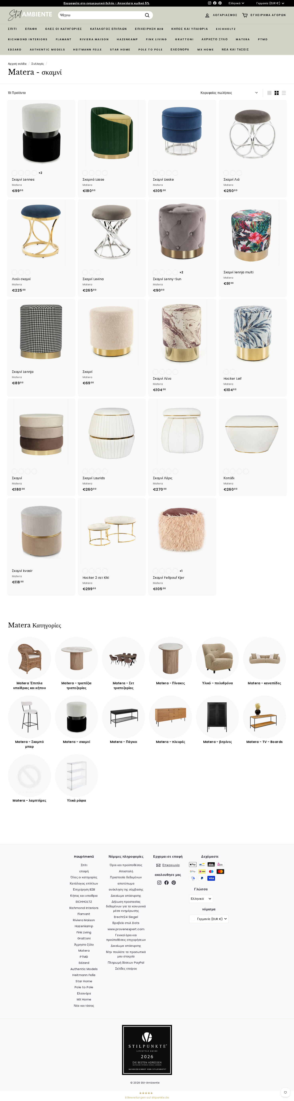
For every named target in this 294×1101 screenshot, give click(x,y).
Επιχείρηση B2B (149, 29)
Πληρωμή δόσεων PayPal (126, 962)
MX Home (205, 49)
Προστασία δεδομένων (126, 877)
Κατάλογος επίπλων (108, 29)
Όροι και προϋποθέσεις (126, 865)
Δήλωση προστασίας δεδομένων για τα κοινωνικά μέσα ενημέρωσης (126, 906)
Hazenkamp (127, 39)
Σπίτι (12, 29)
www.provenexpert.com (126, 929)
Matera (243, 39)
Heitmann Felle (87, 49)
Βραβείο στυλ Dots (126, 923)
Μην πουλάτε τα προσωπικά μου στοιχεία (126, 954)
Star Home (120, 49)
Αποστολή (126, 871)
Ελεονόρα (180, 49)
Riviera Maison (94, 39)
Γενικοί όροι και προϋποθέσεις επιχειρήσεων (126, 937)
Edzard (15, 49)
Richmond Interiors (28, 39)
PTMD (263, 39)
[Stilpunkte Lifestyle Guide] (147, 1074)
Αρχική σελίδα (17, 64)
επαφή (31, 29)
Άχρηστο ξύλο (215, 39)
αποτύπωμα (126, 883)
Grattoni (184, 39)
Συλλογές (37, 64)
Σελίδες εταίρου (126, 968)
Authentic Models (47, 49)
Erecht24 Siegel (126, 917)
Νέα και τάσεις (235, 49)
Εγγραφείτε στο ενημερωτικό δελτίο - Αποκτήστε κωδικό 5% (107, 3)
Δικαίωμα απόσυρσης (126, 896)
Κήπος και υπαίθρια (189, 29)
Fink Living (156, 39)
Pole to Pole (150, 49)
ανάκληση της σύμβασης (126, 889)
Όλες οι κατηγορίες (63, 29)
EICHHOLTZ (226, 29)
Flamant (64, 39)
